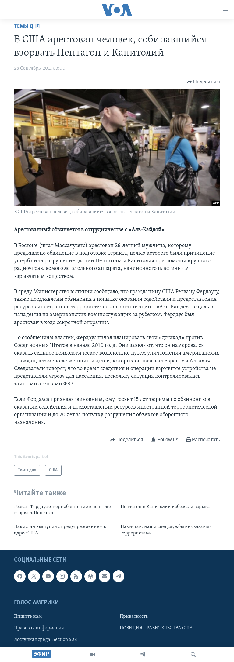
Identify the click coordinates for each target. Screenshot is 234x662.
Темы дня (27, 26)
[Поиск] (193, 654)
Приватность (134, 616)
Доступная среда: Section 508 (45, 639)
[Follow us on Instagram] (62, 576)
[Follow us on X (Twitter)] (34, 576)
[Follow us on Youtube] (48, 576)
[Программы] (92, 654)
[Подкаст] (90, 576)
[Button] (203, 82)
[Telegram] (142, 654)
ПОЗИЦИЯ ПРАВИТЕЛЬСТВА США (156, 628)
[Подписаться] (104, 576)
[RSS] (76, 576)
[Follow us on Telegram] (118, 576)
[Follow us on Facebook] (20, 576)
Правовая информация (39, 628)
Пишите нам (28, 616)
